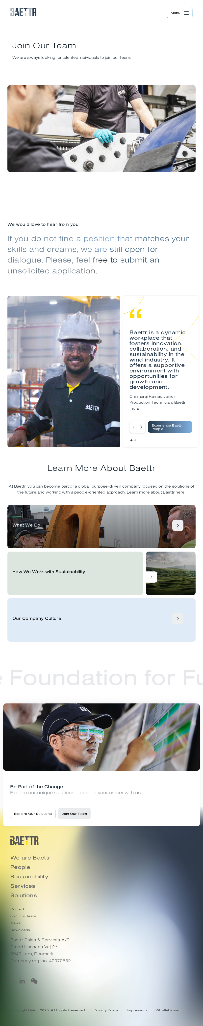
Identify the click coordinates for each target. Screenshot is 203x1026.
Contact (17, 909)
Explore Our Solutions (33, 813)
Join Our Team (74, 813)
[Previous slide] (133, 427)
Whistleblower (167, 1010)
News (15, 923)
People (20, 866)
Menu (175, 12)
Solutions (23, 895)
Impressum (137, 1010)
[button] (131, 440)
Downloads (20, 930)
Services (22, 885)
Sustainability (29, 876)
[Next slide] (141, 427)
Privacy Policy (106, 1010)
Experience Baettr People (167, 427)
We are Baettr (30, 857)
